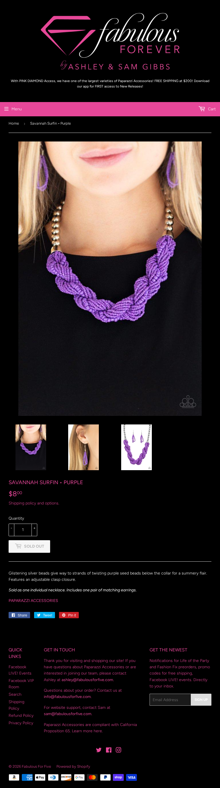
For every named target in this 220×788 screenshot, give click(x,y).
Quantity (16, 518)
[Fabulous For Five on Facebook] (109, 751)
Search (15, 694)
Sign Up (201, 700)
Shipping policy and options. (34, 503)
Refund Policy (21, 715)
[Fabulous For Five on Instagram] (118, 751)
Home (14, 123)
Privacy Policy (21, 723)
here (98, 731)
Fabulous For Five (36, 766)
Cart (211, 109)
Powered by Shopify (73, 766)
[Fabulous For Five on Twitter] (99, 751)
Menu (16, 109)
